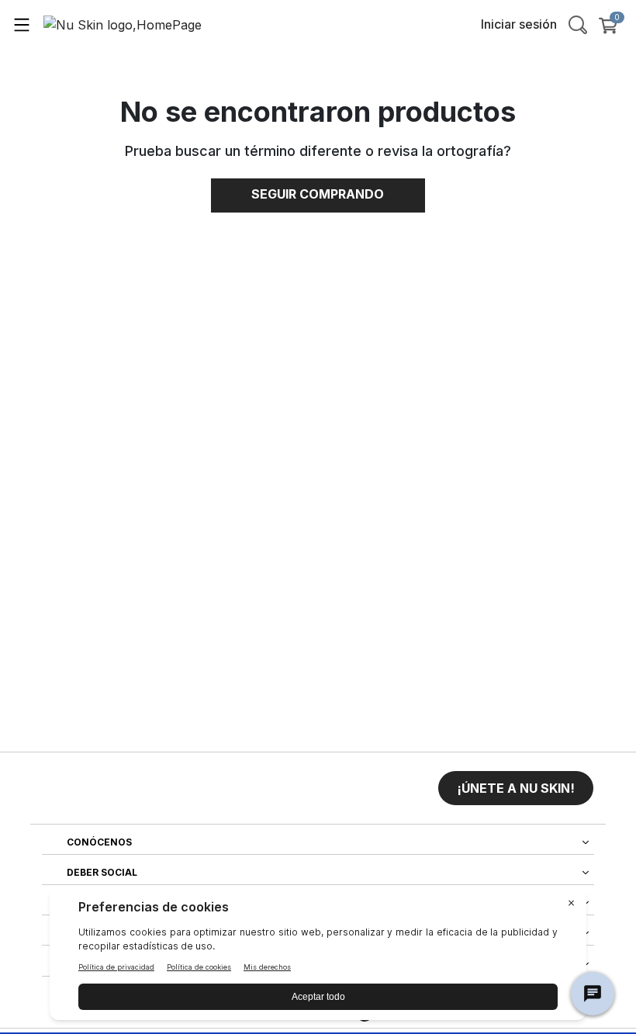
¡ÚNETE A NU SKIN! (516, 788)
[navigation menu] (21, 24)
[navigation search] (578, 24)
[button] (515, 788)
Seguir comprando (317, 194)
